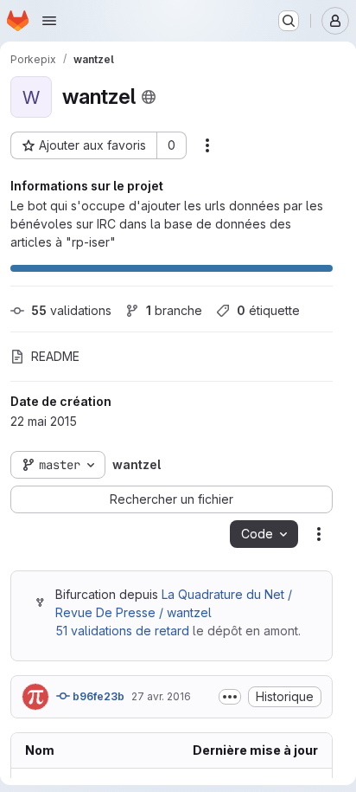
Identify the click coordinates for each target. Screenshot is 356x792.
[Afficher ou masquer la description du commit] (230, 697)
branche (174, 310)
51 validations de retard (122, 630)
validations (71, 310)
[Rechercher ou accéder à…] (288, 20)
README (55, 356)
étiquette (268, 310)
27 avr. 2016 (161, 696)
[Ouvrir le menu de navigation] (49, 21)
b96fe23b (97, 696)
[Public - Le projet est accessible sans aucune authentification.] (149, 97)
